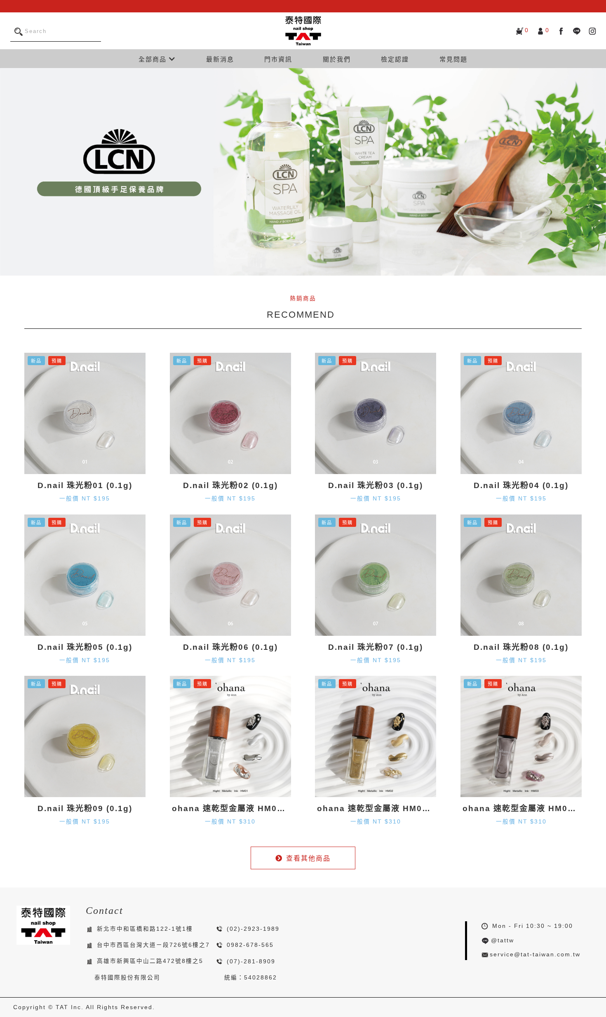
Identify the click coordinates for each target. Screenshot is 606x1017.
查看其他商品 (308, 858)
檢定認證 (395, 59)
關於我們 (337, 59)
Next (598, 171)
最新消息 (220, 59)
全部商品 (154, 59)
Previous (8, 171)
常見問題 (453, 59)
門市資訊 (278, 59)
